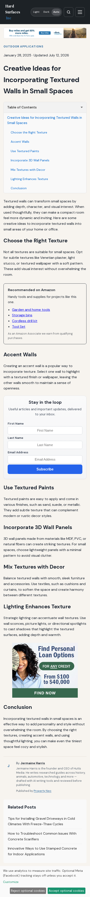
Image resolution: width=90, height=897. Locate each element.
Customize (11, 882)
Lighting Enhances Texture (29, 179)
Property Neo (42, 791)
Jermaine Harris (33, 763)
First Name (16, 423)
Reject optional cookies (28, 891)
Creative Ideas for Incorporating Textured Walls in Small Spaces (44, 120)
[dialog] (45, 881)
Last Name (15, 438)
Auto (56, 11)
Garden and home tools (31, 309)
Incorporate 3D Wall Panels (30, 160)
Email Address (18, 452)
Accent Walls (20, 142)
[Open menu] (80, 12)
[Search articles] (68, 12)
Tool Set (18, 326)
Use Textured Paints (25, 151)
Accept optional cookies (66, 891)
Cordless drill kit (24, 321)
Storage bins (22, 315)
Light (36, 11)
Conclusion (19, 188)
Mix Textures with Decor (28, 170)
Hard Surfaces (12, 12)
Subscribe (45, 469)
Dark (46, 11)
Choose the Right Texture (29, 132)
